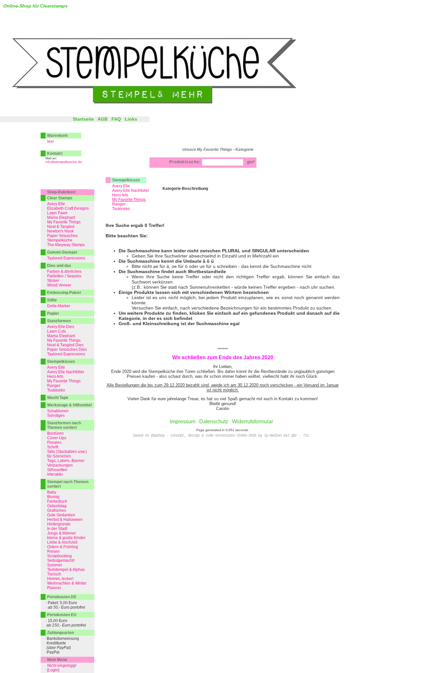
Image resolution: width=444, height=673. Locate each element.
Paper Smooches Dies (67, 349)
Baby (51, 492)
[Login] (53, 670)
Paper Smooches (62, 235)
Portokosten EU (61, 615)
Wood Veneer (59, 285)
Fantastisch (57, 501)
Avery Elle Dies (60, 326)
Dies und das (59, 265)
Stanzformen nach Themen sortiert (64, 425)
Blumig (53, 497)
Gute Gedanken (61, 515)
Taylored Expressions (66, 258)
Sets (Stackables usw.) (67, 451)
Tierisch (54, 574)
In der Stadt (57, 528)
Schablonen (58, 411)
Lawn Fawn (57, 213)
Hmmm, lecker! (60, 578)
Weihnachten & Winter (66, 583)
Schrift (52, 447)
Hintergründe (59, 524)
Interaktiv (55, 474)
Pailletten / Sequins (64, 276)
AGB (103, 119)
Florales (54, 442)
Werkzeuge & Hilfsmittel (69, 405)
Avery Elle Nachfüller (130, 190)
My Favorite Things (64, 222)
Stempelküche (59, 240)
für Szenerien (59, 456)
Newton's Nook (60, 231)
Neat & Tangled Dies (65, 345)
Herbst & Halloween (65, 519)
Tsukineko (121, 208)
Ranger (118, 204)
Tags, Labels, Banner (66, 460)
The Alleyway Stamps (66, 245)
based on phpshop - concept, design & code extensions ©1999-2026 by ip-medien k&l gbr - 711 (221, 435)
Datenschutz (213, 421)
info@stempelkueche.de (64, 162)
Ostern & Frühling (62, 547)
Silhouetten (57, 470)
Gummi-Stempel (62, 252)
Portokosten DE (61, 597)
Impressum (182, 421)
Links (131, 119)
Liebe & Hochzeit (62, 542)
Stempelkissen (126, 180)
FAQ (116, 119)
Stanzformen (59, 321)
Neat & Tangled (60, 226)
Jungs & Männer (61, 533)
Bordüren (55, 433)
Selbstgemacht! (60, 560)
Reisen (53, 551)
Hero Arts (120, 195)
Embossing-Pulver (64, 292)
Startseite (83, 119)
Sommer (54, 565)
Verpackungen (60, 465)
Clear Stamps (59, 198)
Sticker (53, 280)
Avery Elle (121, 186)
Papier (53, 313)
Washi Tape (57, 397)
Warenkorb (57, 135)
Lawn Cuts (56, 331)
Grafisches (56, 510)
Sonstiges (56, 415)
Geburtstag (57, 506)
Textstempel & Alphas (66, 569)
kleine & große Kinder (66, 537)
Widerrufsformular (252, 421)
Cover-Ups (56, 438)
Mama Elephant (61, 217)
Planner (54, 588)
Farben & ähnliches (64, 271)
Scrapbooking (59, 556)
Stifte (52, 300)
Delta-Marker (58, 306)
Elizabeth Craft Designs (68, 208)
